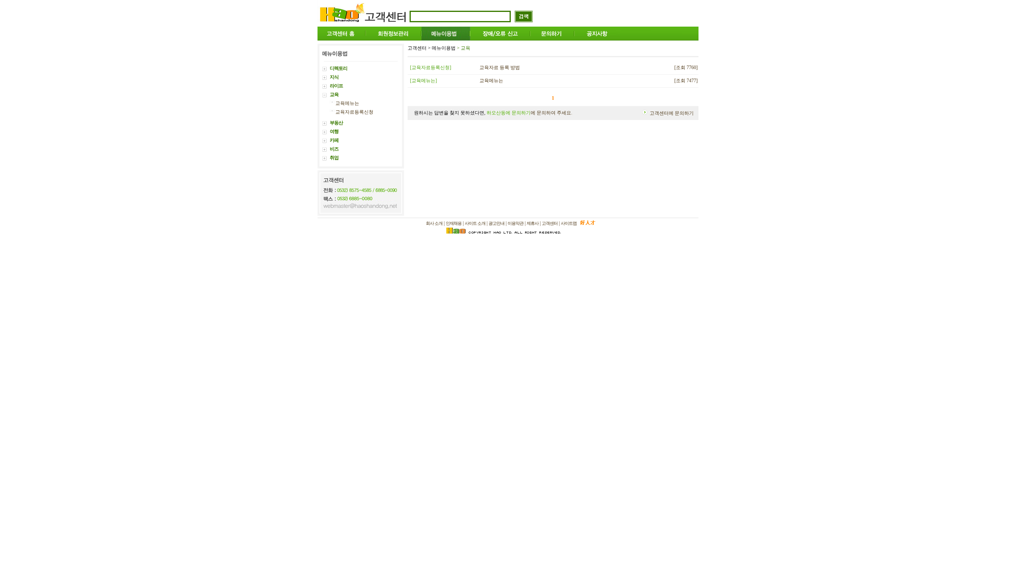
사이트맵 (569, 223)
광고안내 (496, 223)
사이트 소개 (475, 223)
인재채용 (454, 223)
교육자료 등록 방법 (499, 67)
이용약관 (515, 223)
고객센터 (550, 223)
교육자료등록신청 (354, 112)
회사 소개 (434, 223)
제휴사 (533, 223)
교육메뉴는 (347, 103)
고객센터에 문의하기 (672, 113)
